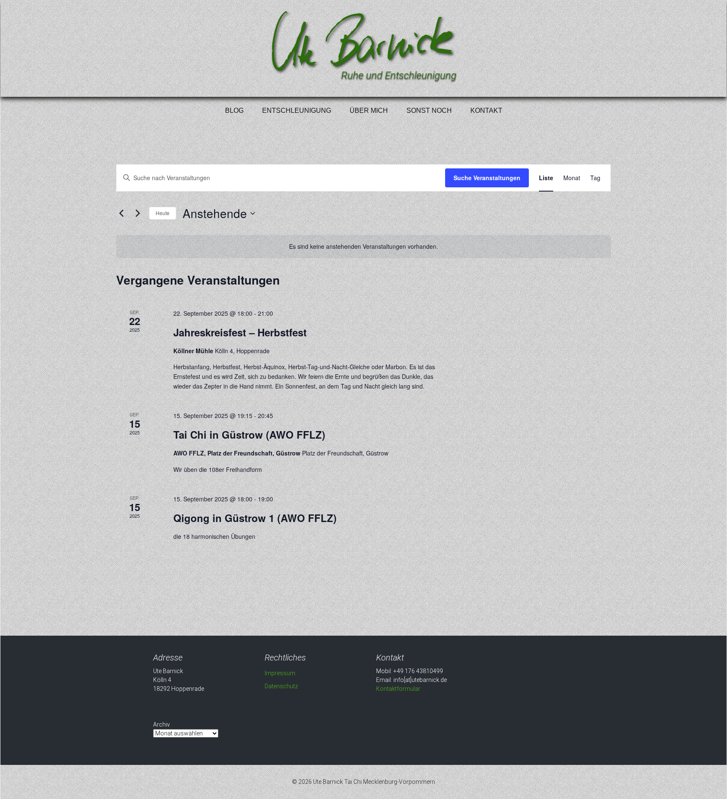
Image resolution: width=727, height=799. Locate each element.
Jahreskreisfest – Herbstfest (240, 332)
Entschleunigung (296, 110)
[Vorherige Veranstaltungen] (121, 213)
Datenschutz (281, 686)
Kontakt (486, 110)
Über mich (369, 110)
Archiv (161, 724)
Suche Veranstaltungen (487, 177)
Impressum (280, 673)
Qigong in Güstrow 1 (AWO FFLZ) (255, 518)
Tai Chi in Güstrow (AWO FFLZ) (249, 434)
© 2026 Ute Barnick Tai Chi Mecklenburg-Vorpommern (363, 781)
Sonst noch (429, 110)
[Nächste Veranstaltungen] (138, 213)
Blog (234, 110)
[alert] (363, 246)
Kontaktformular (398, 688)
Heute (163, 212)
